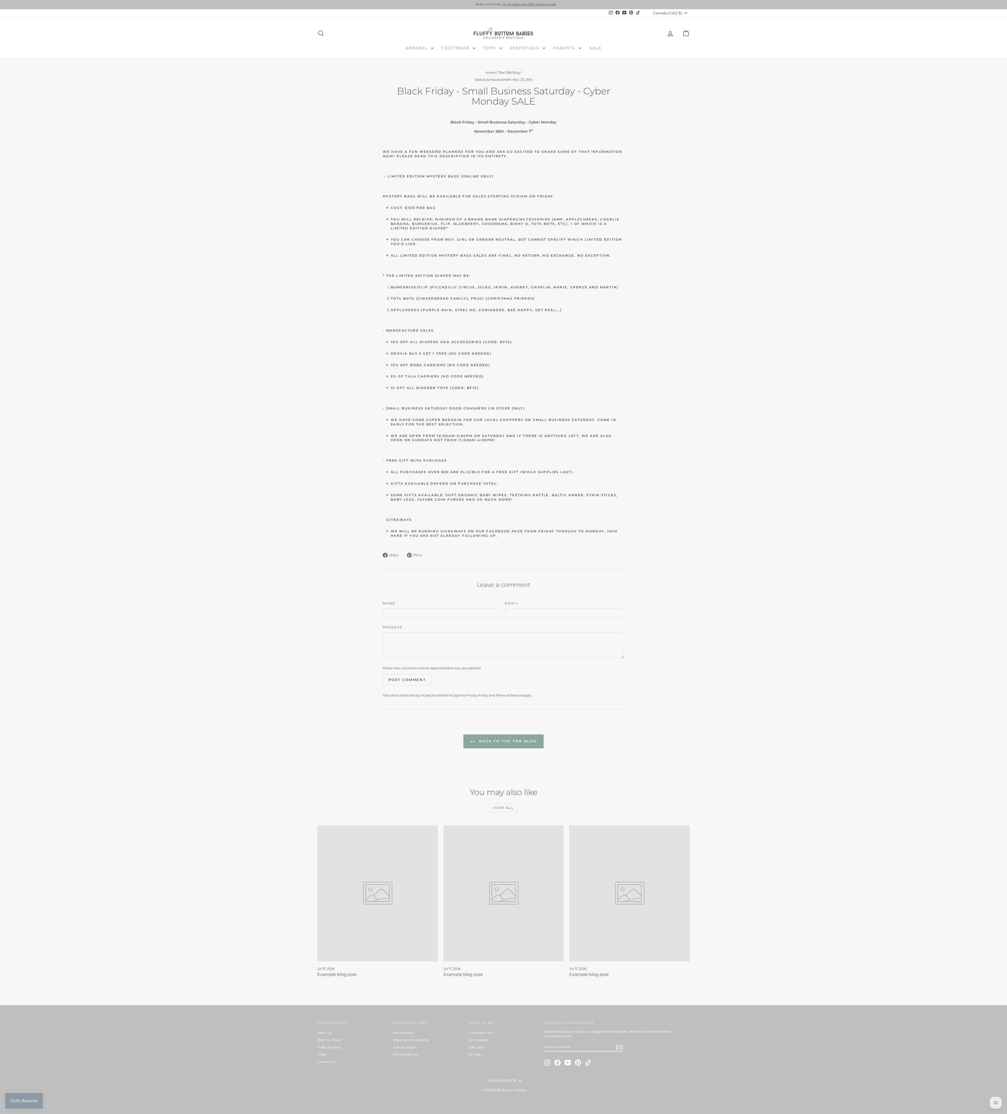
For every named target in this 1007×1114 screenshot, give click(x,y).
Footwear (456, 48)
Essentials (526, 48)
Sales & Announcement (493, 80)
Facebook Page (504, 531)
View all (503, 808)
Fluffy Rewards (329, 1047)
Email (511, 603)
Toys (490, 48)
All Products (478, 1040)
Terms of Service (509, 695)
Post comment (407, 680)
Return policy (403, 1033)
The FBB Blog (509, 72)
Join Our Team (404, 1047)
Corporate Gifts (481, 1033)
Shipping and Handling (411, 1040)
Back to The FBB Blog (507, 741)
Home (491, 72)
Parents (565, 48)
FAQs (321, 1054)
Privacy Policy (477, 695)
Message (393, 627)
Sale (595, 48)
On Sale (474, 1054)
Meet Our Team (329, 1040)
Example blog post (337, 974)
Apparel (417, 48)
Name (389, 603)
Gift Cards (476, 1047)
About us (324, 1033)
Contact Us (326, 1062)
